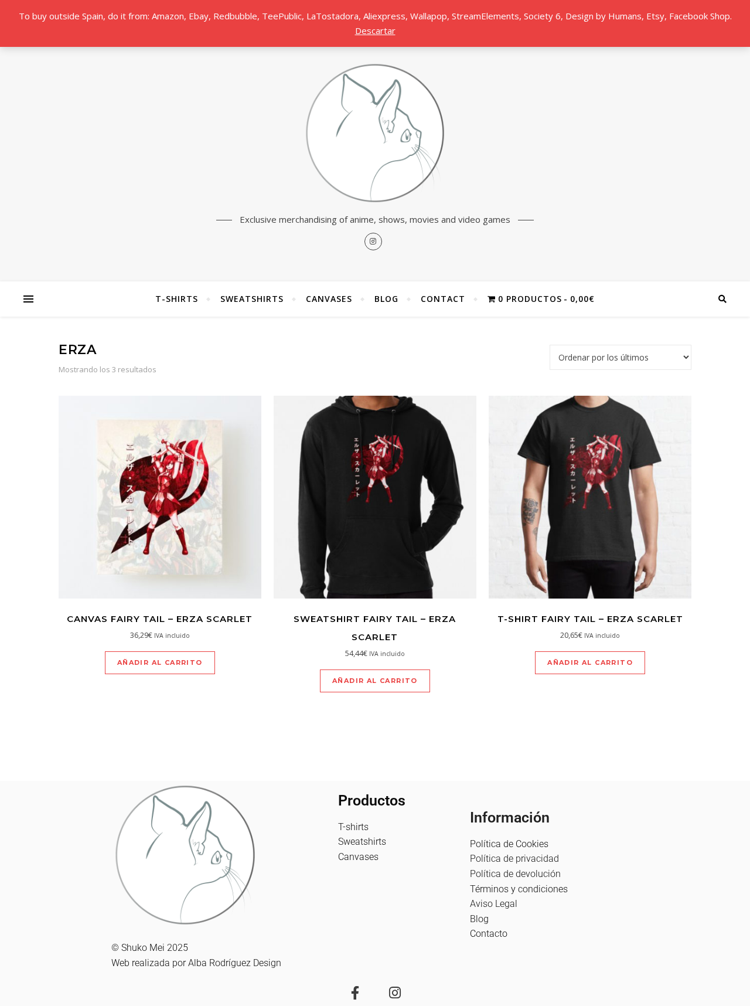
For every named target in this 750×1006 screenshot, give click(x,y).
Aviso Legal (493, 903)
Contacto (488, 933)
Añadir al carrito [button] (160, 662)
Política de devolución (515, 873)
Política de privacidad (514, 858)
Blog (386, 298)
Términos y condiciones (519, 889)
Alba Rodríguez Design (234, 962)
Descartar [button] (375, 30)
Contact (443, 298)
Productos (371, 800)
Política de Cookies (509, 843)
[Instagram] (394, 992)
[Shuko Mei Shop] (375, 133)
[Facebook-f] (355, 992)
